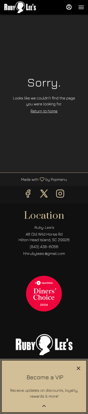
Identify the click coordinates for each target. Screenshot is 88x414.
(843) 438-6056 (44, 246)
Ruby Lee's (44, 345)
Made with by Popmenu (35, 179)
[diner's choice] (44, 292)
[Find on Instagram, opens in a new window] (60, 194)
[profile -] (69, 7)
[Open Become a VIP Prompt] (44, 406)
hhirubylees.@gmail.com (44, 253)
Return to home (44, 111)
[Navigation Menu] (81, 7)
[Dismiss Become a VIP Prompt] (78, 368)
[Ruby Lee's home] (26, 7)
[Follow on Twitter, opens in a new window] (44, 194)
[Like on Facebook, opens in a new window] (27, 194)
